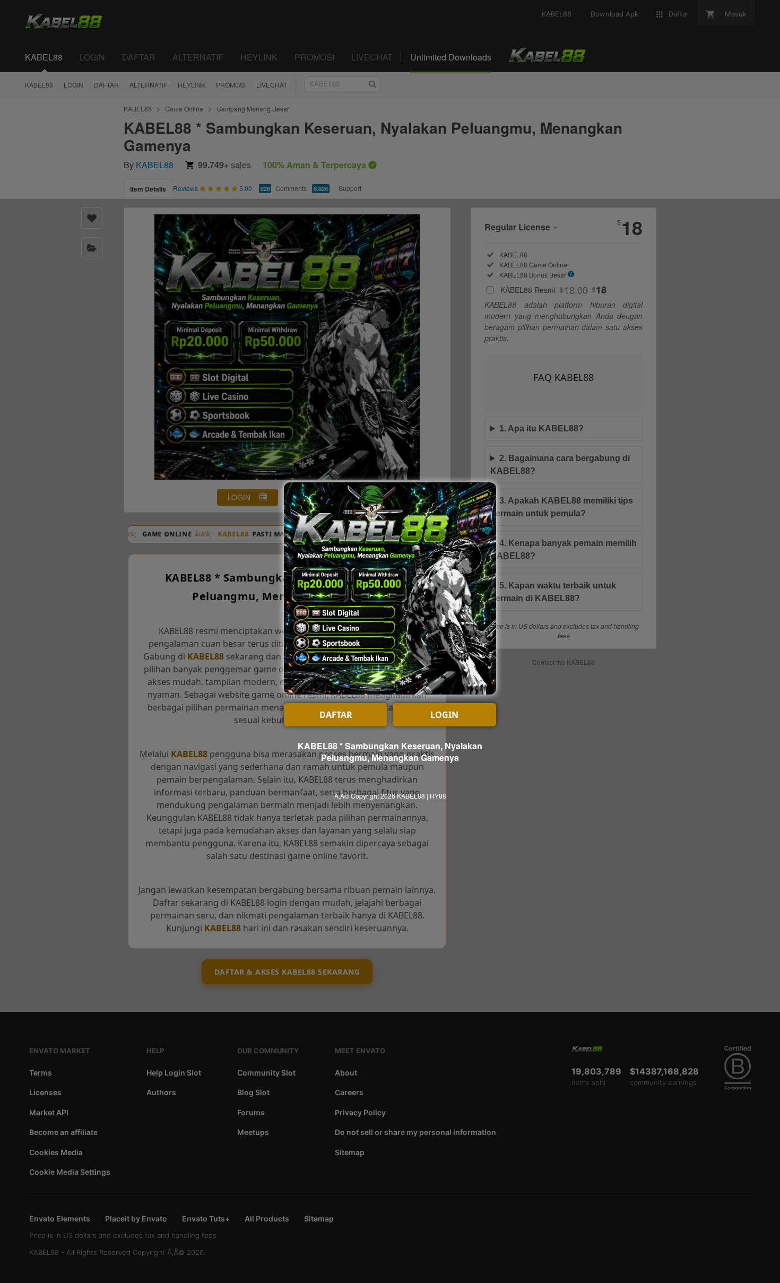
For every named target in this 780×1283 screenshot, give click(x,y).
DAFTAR (335, 715)
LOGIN (444, 715)
